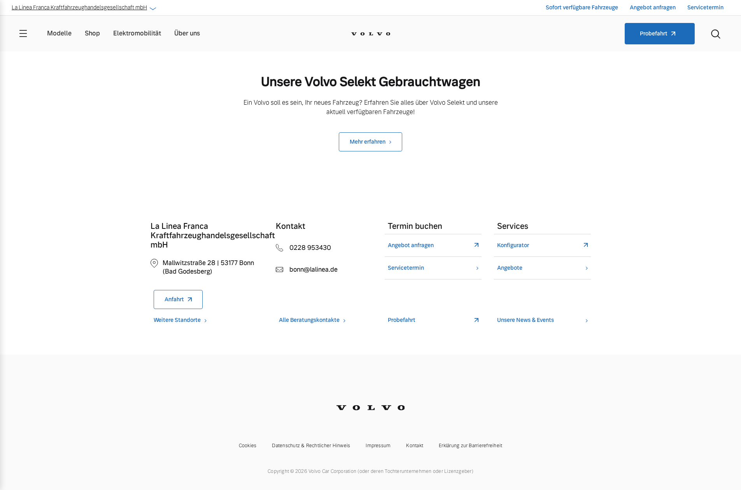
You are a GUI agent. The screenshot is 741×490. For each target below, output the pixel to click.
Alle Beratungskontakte (309, 320)
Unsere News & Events (525, 320)
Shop (92, 33)
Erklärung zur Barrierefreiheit (470, 446)
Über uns (187, 33)
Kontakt (414, 446)
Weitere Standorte (177, 320)
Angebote (509, 268)
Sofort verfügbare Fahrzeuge (582, 7)
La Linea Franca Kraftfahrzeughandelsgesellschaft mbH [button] (79, 7)
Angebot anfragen (653, 7)
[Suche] (715, 33)
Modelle (59, 33)
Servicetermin (705, 7)
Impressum (378, 446)
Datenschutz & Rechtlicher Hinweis (311, 446)
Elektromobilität (137, 33)
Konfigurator (513, 245)
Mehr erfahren (367, 141)
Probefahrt (653, 33)
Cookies (248, 446)
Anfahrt (174, 299)
